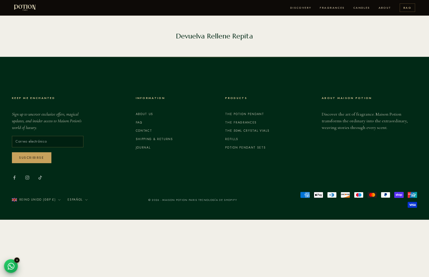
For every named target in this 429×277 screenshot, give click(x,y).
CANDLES (361, 8)
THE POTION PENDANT (244, 114)
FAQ (139, 122)
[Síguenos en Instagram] (27, 177)
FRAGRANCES (332, 8)
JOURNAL (143, 147)
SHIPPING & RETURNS (154, 139)
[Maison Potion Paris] (25, 8)
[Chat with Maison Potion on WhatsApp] (11, 266)
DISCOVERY (301, 8)
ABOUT (385, 8)
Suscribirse (31, 157)
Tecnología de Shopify (217, 200)
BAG (407, 8)
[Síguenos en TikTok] (40, 177)
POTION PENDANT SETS (245, 147)
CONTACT (144, 130)
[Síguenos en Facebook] (14, 177)
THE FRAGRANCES (241, 122)
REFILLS (231, 139)
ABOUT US (144, 114)
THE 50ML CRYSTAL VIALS (247, 130)
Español (75, 199)
